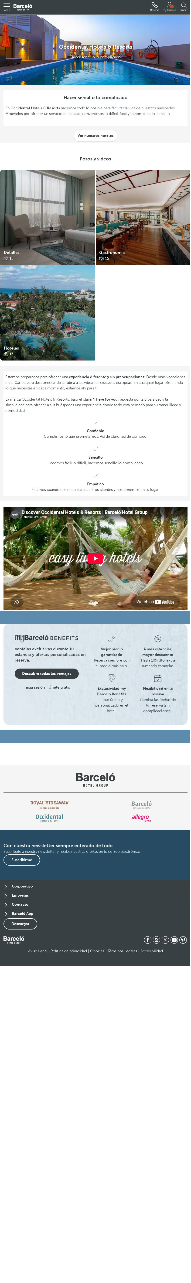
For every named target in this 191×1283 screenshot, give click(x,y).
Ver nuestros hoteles (95, 136)
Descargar (20, 924)
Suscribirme (21, 860)
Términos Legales (122, 951)
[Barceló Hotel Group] (23, 7)
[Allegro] (141, 818)
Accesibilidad (151, 951)
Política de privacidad (69, 951)
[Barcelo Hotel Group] (13, 940)
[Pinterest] (183, 940)
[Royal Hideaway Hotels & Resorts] (50, 804)
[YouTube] (174, 940)
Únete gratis (59, 687)
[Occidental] (49, 818)
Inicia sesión (34, 687)
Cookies (97, 951)
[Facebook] (147, 940)
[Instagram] (156, 940)
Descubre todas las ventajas (46, 674)
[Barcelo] (141, 804)
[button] (6, 7)
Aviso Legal (37, 951)
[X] (165, 940)
